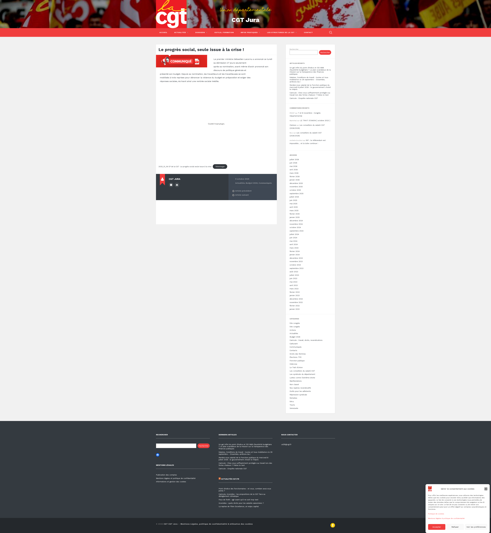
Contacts (293, 350)
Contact (308, 32)
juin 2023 (293, 278)
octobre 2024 (295, 227)
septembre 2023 (296, 268)
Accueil (163, 32)
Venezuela (294, 408)
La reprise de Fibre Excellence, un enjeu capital (239, 506)
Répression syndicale (298, 395)
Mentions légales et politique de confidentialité (176, 478)
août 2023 (294, 272)
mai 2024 (293, 241)
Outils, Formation (224, 32)
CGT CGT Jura (170, 524)
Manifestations (296, 381)
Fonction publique (297, 361)
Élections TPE (296, 357)
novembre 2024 (296, 224)
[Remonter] (333, 527)
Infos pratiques (249, 32)
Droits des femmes (298, 354)
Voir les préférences (476, 527)
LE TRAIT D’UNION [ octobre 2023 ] (315, 120)
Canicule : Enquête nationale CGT (304, 98)
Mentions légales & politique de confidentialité (446, 518)
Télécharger (220, 167)
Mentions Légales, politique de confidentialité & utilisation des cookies (217, 524)
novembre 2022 (296, 302)
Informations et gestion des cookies (171, 482)
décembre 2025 (296, 183)
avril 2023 (294, 285)
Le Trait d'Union (296, 367)
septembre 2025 (296, 194)
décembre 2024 (296, 221)
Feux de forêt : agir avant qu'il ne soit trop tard (238, 500)
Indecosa (293, 364)
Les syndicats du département (302, 374)
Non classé (294, 384)
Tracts (292, 405)
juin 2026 (293, 163)
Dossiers (200, 32)
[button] (486, 489)
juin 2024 (293, 238)
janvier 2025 (295, 217)
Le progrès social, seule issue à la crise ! (201, 49)
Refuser (455, 527)
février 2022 (295, 306)
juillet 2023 (294, 275)
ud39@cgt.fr (286, 444)
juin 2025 (293, 200)
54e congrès (295, 327)
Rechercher (294, 49)
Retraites (293, 398)
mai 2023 (293, 282)
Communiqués (265, 183)
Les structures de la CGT (280, 32)
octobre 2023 (295, 265)
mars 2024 (294, 248)
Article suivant (242, 195)
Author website (177, 185)
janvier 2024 (295, 255)
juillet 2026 (294, 159)
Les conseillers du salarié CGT (302, 371)
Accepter (436, 527)
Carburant (294, 344)
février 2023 (295, 292)
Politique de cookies (436, 514)
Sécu (292, 401)
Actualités (180, 32)
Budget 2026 (252, 183)
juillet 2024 (294, 234)
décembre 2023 (296, 258)
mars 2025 (294, 211)
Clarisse (293, 125)
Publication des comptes (166, 475)
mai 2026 (293, 166)
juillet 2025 (294, 197)
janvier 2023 (295, 295)
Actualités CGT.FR (230, 479)
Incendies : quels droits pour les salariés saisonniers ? (241, 503)
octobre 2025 (295, 190)
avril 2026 (294, 170)
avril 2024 (294, 244)
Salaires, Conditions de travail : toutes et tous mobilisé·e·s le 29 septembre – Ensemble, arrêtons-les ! (309, 79)
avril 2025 (294, 207)
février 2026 (295, 176)
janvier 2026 (295, 180)
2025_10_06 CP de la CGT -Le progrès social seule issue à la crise (185, 167)
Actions (293, 330)
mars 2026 (294, 173)
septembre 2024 (296, 231)
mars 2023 (294, 289)
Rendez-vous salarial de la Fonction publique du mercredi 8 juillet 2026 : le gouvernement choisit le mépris (310, 87)
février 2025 (295, 214)
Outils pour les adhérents (300, 391)
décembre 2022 (296, 299)
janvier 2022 (295, 309)
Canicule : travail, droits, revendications (306, 340)
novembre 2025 (296, 187)
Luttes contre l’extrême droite (302, 378)
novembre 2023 (296, 261)
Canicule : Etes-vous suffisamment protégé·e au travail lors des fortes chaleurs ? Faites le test (310, 94)
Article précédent (243, 191)
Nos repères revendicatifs (300, 388)
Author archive (171, 185)
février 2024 (295, 251)
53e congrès (295, 323)
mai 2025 (293, 204)
